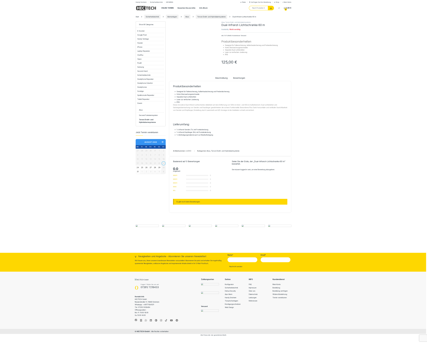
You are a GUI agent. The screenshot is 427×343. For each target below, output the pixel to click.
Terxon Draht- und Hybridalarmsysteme (211, 17)
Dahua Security (230, 291)
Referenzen (253, 301)
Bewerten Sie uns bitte (186, 8)
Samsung (140, 67)
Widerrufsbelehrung (280, 294)
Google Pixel (142, 35)
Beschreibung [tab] (221, 78)
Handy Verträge (143, 39)
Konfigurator (229, 284)
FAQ (250, 284)
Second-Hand (142, 71)
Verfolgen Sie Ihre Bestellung (261, 2)
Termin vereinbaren (280, 298)
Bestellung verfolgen (280, 291)
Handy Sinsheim (141, 2)
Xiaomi (139, 103)
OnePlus (140, 55)
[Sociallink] (136, 320)
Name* (230, 255)
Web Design (229, 307)
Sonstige (140, 91)
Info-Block (203, 8)
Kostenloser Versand (239, 35)
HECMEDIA (169, 2)
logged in (243, 169)
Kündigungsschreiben (233, 304)
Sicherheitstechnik (156, 2)
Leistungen (253, 298)
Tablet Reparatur (143, 99)
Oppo (139, 59)
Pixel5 (139, 63)
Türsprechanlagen (231, 301)
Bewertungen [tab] (239, 78)
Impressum (252, 288)
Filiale (244, 2)
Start (137, 17)
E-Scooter (141, 31)
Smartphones (142, 87)
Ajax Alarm (228, 294)
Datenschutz (253, 294)
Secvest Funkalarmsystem (148, 115)
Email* (263, 255)
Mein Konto (287, 2)
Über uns (252, 291)
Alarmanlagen (172, 17)
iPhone (139, 47)
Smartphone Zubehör (145, 83)
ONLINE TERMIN (167, 8)
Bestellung (276, 288)
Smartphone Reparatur (145, 79)
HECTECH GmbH (143, 331)
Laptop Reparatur (143, 51)
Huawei (140, 43)
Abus (187, 17)
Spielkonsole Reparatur (145, 95)
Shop (277, 2)
